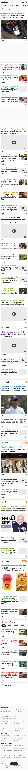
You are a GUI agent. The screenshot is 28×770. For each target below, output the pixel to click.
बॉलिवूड (3, 354)
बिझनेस (3, 593)
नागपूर (3, 72)
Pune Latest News (17, 736)
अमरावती (9, 625)
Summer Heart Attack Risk (19, 721)
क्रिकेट (3, 415)
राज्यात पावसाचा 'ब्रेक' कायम (5, 757)
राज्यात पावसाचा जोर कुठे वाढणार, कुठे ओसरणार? (20, 759)
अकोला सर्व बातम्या (23, 622)
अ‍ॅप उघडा (14, 763)
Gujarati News (17, 730)
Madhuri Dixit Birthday (18, 728)
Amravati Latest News (18, 740)
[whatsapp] (23, 40)
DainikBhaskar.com (5, 765)
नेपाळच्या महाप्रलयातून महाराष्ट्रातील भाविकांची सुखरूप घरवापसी (7, 745)
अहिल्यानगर (16, 625)
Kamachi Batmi (4, 720)
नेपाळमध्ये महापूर (3, 748)
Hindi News (3, 730)
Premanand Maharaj (5, 726)
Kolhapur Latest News (5, 740)
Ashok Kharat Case (18, 718)
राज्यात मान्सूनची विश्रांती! (18, 755)
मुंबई (2, 251)
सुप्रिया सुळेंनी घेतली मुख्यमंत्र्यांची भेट (20, 748)
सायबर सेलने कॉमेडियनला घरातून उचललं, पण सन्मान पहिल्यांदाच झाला (20, 750)
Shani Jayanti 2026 (18, 716)
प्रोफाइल (21, 768)
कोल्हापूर (22, 625)
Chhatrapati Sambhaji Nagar (19, 735)
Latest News (3, 728)
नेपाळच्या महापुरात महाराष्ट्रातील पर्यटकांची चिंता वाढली (7, 750)
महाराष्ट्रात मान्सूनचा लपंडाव (5, 760)
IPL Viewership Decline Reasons (7, 711)
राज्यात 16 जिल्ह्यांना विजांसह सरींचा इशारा (7, 752)
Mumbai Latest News (5, 736)
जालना (3, 104)
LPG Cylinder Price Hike (19, 709)
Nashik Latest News (18, 738)
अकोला (4, 625)
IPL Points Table (17, 723)
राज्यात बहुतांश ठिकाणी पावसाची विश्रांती (20, 747)
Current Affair (16, 720)
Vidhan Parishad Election (6, 714)
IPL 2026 (3, 725)
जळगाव (3, 164)
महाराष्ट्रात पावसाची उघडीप (18, 752)
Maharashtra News (5, 735)
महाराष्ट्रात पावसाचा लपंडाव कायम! (6, 747)
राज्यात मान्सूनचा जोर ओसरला (5, 755)
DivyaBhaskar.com (18, 765)
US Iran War (3, 709)
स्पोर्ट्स (3, 426)
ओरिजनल (3, 151)
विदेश (3, 40)
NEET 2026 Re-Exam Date (6, 721)
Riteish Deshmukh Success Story (7, 718)
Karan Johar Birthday (18, 726)
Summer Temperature (5, 716)
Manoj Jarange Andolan (19, 714)
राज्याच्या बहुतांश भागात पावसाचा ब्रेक (20, 757)
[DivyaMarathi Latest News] (4, 2)
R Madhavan (16, 725)
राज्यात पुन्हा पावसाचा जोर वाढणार (19, 753)
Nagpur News (4, 738)
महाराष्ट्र (3, 82)
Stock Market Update (5, 713)
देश (2, 189)
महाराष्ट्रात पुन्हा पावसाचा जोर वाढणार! (7, 753)
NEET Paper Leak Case (18, 713)
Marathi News (4, 723)
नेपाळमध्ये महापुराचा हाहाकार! (18, 745)
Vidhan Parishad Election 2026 (20, 711)
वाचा (7, 768)
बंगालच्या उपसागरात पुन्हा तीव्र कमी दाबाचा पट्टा (7, 759)
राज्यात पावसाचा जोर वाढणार (18, 760)
